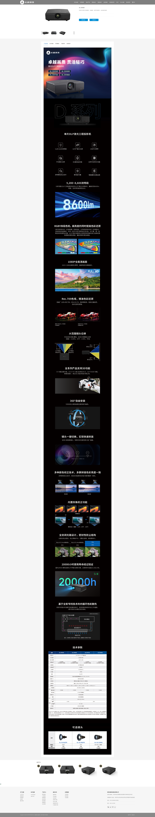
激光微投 (44, 800)
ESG (117, 2)
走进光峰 (105, 2)
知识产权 (32, 796)
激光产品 (88, 2)
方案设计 (94, 19)
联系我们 (22, 797)
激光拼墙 (44, 799)
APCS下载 (55, 801)
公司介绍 (22, 794)
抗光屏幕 (44, 803)
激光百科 (128, 2)
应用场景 (82, 2)
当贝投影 (66, 797)
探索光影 (100, 2)
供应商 (21, 799)
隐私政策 (133, 814)
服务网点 (54, 794)
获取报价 (83, 19)
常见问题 (54, 796)
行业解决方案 (55, 804)
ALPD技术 (33, 794)
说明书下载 (55, 799)
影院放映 (44, 794)
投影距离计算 (55, 803)
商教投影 (44, 797)
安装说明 (54, 798)
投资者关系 (111, 2)
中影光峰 (66, 794)
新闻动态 (94, 2)
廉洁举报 (22, 800)
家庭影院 (44, 802)
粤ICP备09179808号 (44, 814)
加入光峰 (122, 2)
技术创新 (76, 2)
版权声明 (129, 814)
